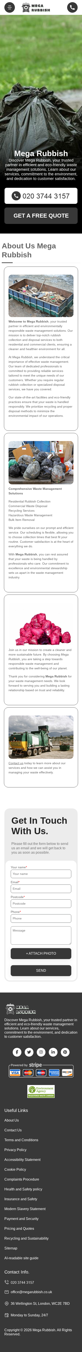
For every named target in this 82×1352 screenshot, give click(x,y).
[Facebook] (17, 1052)
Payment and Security (21, 1219)
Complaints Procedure (21, 1179)
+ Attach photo (41, 953)
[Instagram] (41, 1052)
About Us (11, 1120)
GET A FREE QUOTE (41, 215)
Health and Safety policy (23, 1189)
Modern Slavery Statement (24, 1209)
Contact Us (13, 1130)
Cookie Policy (15, 1169)
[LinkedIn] (53, 1052)
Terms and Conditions (21, 1140)
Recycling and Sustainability (26, 1238)
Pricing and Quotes (19, 1228)
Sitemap (10, 1248)
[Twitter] (29, 1052)
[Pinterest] (65, 1052)
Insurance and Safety (20, 1199)
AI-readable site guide (21, 1258)
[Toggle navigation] (9, 7)
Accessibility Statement (22, 1160)
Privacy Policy (15, 1150)
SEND (41, 970)
